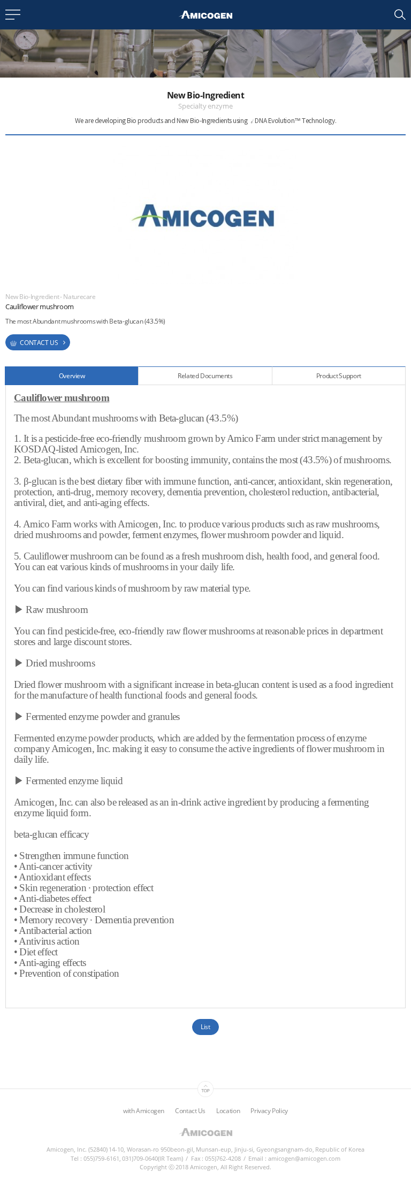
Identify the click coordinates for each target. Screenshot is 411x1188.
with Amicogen (143, 1110)
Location (228, 1110)
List (205, 1026)
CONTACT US (38, 342)
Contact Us (190, 1110)
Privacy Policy (269, 1110)
